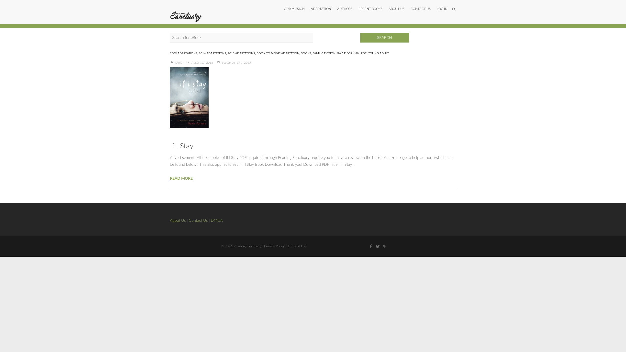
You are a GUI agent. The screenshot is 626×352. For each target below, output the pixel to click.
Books (306, 53)
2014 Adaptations (212, 53)
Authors (344, 3)
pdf (364, 53)
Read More (181, 178)
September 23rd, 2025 (236, 62)
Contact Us (421, 3)
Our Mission (294, 3)
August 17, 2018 (202, 62)
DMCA (217, 220)
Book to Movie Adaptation (278, 53)
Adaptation (321, 3)
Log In (442, 3)
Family (318, 53)
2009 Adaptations (183, 53)
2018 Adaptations (241, 53)
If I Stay (181, 146)
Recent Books (370, 3)
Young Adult (378, 53)
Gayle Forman (348, 53)
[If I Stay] (313, 97)
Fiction (329, 53)
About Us (396, 3)
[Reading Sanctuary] (186, 17)
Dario (178, 62)
